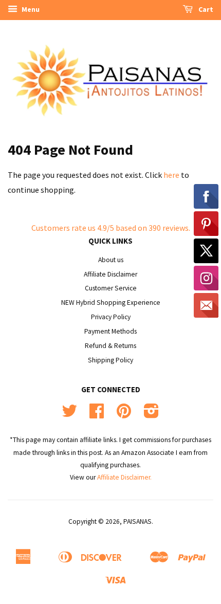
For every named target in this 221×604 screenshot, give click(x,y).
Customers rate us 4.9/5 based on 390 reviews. (110, 228)
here (171, 175)
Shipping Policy (110, 360)
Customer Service (111, 288)
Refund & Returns (110, 345)
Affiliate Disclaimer (110, 274)
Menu (30, 9)
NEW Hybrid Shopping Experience (110, 302)
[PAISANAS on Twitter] (69, 414)
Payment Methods (110, 331)
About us (110, 259)
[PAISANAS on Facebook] (96, 414)
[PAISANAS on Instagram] (151, 414)
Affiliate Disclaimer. (124, 477)
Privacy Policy (111, 317)
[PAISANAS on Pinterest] (124, 414)
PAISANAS (137, 521)
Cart (205, 9)
